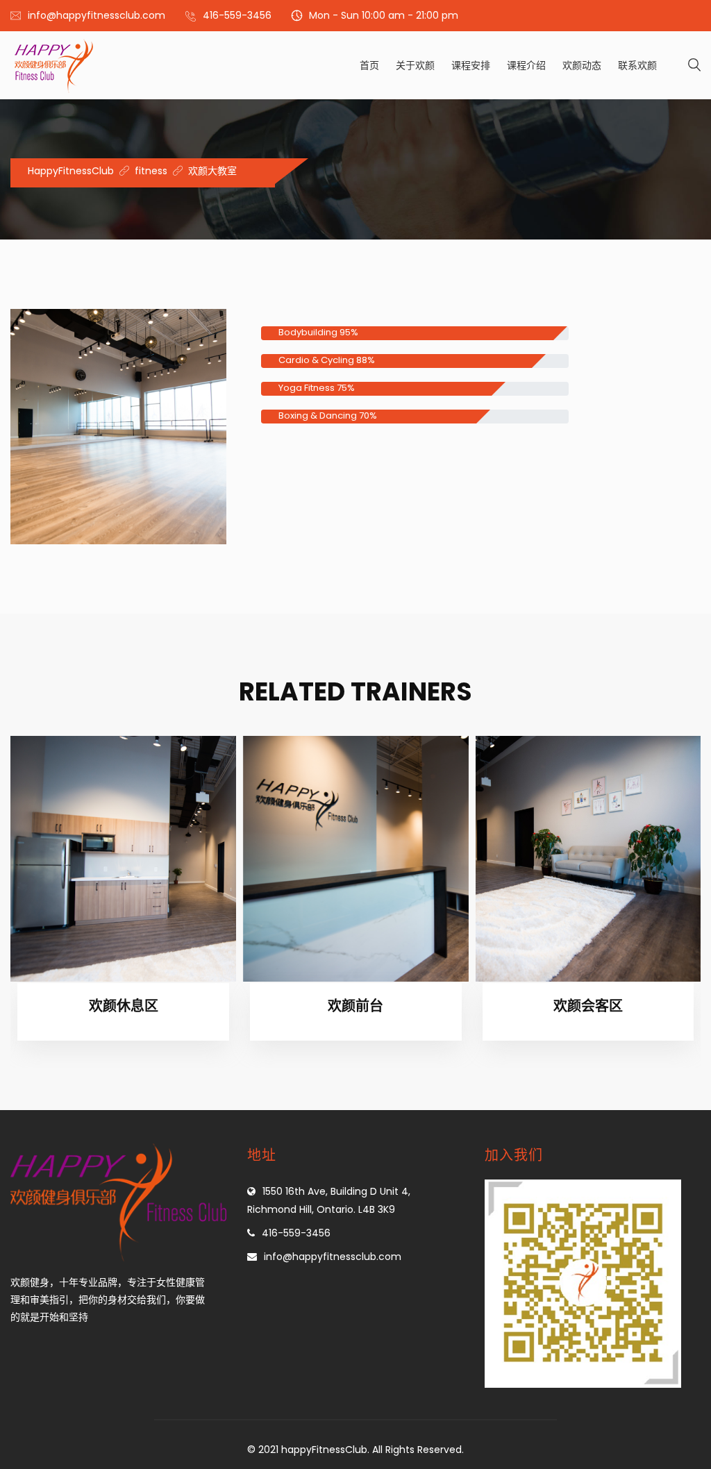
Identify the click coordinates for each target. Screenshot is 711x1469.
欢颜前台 (355, 1006)
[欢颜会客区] (588, 859)
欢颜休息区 (123, 1006)
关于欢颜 (415, 65)
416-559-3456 (237, 15)
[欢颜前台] (356, 859)
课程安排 (470, 65)
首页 (369, 65)
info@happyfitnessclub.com (96, 15)
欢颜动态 (581, 65)
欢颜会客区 (588, 1006)
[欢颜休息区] (123, 859)
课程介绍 (526, 65)
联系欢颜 (637, 65)
